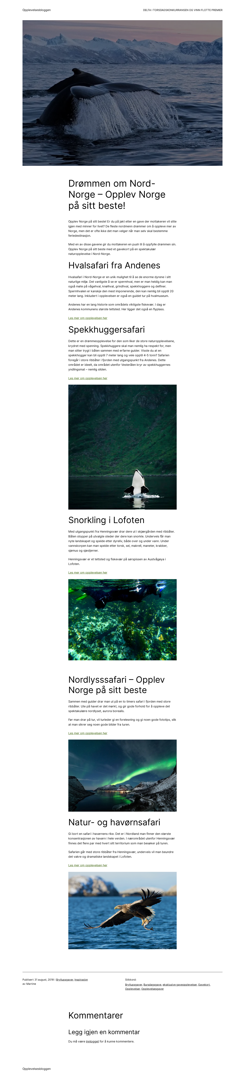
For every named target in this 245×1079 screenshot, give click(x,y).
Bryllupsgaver (64, 979)
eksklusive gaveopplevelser (180, 984)
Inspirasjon (81, 979)
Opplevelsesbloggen (36, 10)
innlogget (92, 1041)
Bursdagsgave (152, 984)
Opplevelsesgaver (152, 988)
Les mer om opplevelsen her (87, 318)
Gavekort (204, 984)
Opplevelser (132, 988)
